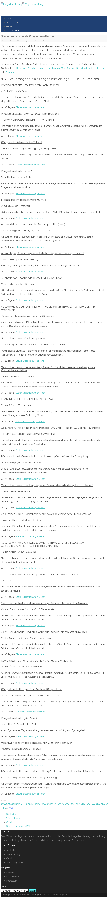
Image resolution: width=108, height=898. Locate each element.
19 (32, 804)
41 (85, 804)
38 (78, 804)
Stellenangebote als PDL (18, 826)
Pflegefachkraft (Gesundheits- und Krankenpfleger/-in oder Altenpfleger (45, 456)
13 (19, 804)
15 (24, 804)
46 (98, 804)
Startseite (10, 18)
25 (46, 804)
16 (26, 804)
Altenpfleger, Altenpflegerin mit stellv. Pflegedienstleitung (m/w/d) (42, 253)
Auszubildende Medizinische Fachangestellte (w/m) (33, 224)
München (32, 68)
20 (34, 804)
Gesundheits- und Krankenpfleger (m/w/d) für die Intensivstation (41, 574)
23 (41, 804)
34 (68, 804)
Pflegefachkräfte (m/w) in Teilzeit (21, 142)
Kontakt (10, 872)
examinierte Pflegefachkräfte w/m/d (23, 199)
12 (17, 804)
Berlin (24, 68)
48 (103, 804)
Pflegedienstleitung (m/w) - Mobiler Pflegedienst (31, 689)
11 (15, 804)
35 (70, 804)
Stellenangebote (13, 30)
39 (80, 804)
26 (49, 804)
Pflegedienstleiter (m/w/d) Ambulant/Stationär (30, 85)
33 (66, 804)
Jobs (3, 808)
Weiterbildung (12, 22)
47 (100, 804)
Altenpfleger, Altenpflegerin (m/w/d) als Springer (31, 277)
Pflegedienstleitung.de (30, 895)
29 (56, 804)
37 (75, 804)
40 (83, 804)
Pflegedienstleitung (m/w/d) (19, 718)
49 (105, 804)
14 (21, 804)
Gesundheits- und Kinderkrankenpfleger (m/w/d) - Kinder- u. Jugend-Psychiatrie (50, 427)
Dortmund (93, 68)
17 (28, 804)
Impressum (11, 881)
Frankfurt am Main (57, 68)
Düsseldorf (81, 68)
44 (93, 804)
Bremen (10, 72)
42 (88, 804)
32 (63, 804)
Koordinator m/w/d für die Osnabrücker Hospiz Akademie (37, 660)
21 (37, 804)
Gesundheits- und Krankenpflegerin (23, 338)
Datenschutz (12, 876)
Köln (18, 68)
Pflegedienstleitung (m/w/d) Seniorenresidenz (30, 113)
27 (51, 804)
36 (73, 804)
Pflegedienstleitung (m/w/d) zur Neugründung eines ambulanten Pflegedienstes (51, 771)
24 (44, 804)
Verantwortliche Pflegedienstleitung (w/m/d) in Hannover (36, 742)
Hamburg (42, 68)
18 (30, 804)
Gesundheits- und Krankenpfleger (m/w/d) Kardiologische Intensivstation (46, 514)
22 (39, 804)
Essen (101, 68)
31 (61, 804)
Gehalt (9, 26)
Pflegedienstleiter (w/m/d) (17, 171)
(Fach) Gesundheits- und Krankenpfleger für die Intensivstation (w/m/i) (44, 603)
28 (54, 804)
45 (95, 804)
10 (13, 804)
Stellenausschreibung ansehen (30, 107)
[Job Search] (13, 808)
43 (90, 804)
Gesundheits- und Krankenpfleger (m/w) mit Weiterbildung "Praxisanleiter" (47, 485)
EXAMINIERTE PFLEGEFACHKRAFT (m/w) (27, 399)
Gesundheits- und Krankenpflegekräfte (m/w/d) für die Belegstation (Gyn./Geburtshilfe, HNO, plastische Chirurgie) (43, 544)
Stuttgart (71, 68)
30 (59, 804)
